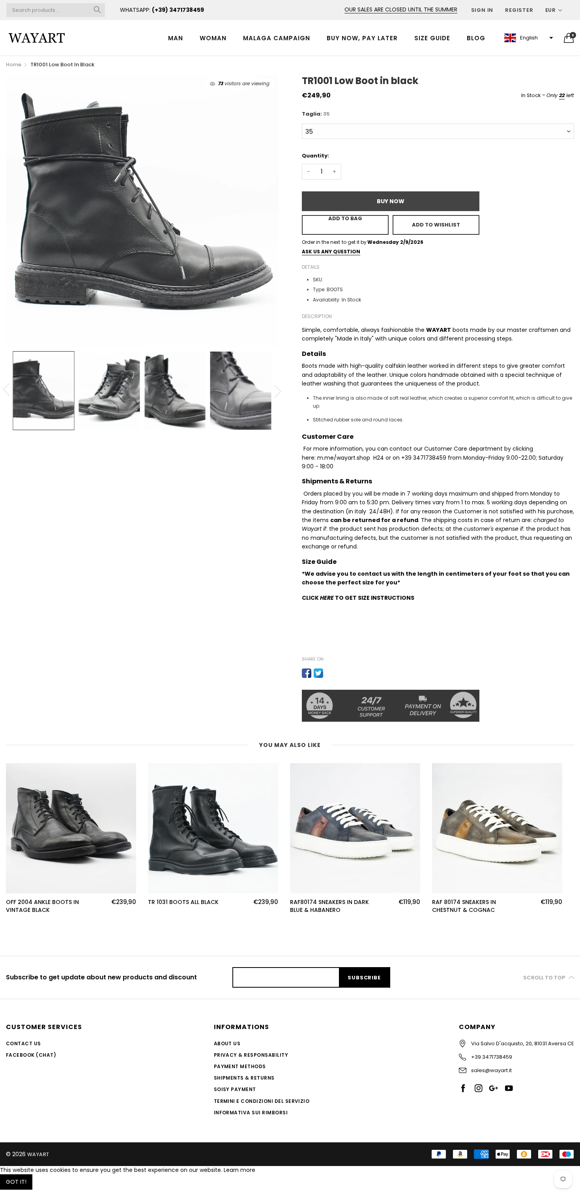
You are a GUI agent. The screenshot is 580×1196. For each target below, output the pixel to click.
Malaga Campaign (276, 38)
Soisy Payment (235, 1089)
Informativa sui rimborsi (251, 1112)
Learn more (239, 1170)
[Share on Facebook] (306, 673)
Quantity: (315, 155)
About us (227, 1043)
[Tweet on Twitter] (318, 673)
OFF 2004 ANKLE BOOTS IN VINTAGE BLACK (42, 906)
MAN (175, 38)
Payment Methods (240, 1066)
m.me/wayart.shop (343, 458)
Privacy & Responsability (251, 1055)
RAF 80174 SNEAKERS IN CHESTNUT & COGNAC (464, 906)
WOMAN (213, 38)
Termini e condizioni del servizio (262, 1101)
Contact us (23, 1043)
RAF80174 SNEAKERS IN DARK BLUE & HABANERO (329, 906)
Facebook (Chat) (31, 1055)
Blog (476, 38)
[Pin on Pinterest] (330, 673)
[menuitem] (175, 37)
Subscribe (364, 977)
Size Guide (432, 38)
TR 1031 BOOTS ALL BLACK (183, 902)
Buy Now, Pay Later (362, 38)
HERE (327, 598)
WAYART (38, 1154)
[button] (528, 38)
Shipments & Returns (244, 1077)
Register (519, 10)
